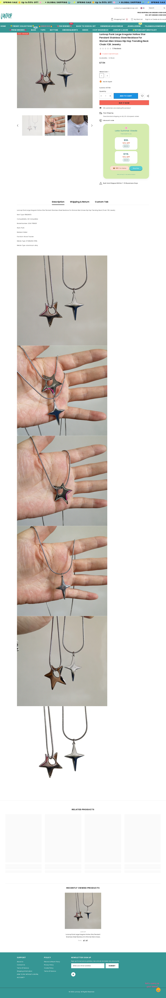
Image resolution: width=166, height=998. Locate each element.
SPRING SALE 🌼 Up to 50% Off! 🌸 (22, 2)
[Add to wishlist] (142, 96)
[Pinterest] (73, 974)
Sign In (148, 19)
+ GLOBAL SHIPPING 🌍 (58, 2)
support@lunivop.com (130, 8)
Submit (112, 966)
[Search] (157, 8)
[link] (23, 868)
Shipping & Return (79, 201)
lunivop (83, 932)
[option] (55, 70)
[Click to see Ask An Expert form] (152, 984)
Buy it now (124, 103)
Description (58, 201)
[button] (17, 125)
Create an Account (159, 19)
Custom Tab (101, 201)
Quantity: (102, 91)
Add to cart (126, 96)
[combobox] (155, 8)
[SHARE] (147, 96)
